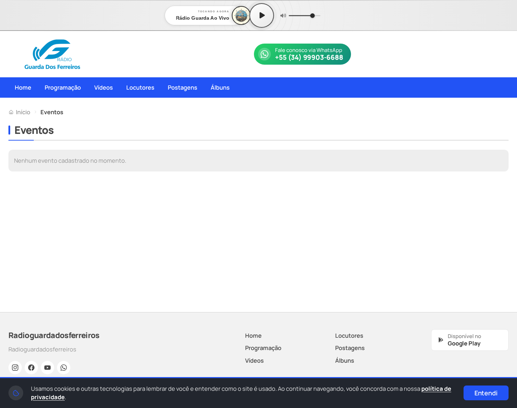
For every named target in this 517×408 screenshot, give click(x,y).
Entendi (486, 393)
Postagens (182, 87)
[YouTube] (47, 367)
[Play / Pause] (261, 15)
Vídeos (103, 87)
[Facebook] (31, 367)
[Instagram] (15, 367)
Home (23, 87)
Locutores (140, 87)
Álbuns (220, 87)
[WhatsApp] (63, 367)
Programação (63, 87)
